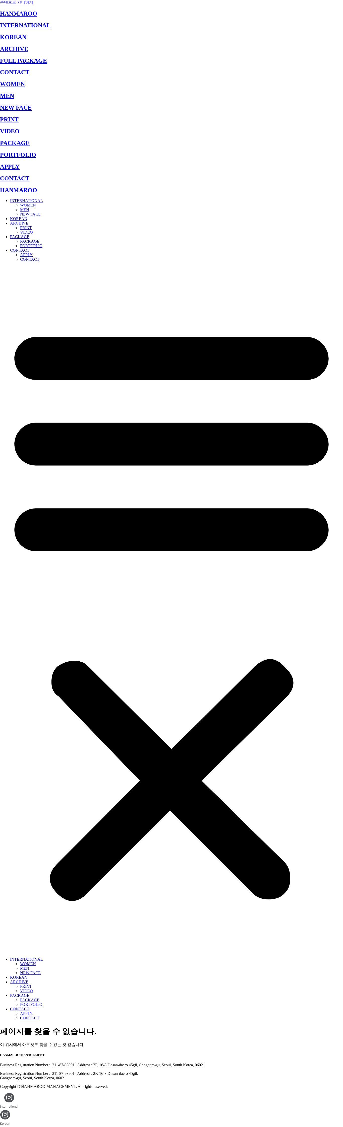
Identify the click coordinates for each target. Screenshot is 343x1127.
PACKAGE (15, 143)
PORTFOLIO (18, 155)
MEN (7, 96)
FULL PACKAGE (23, 60)
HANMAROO (18, 13)
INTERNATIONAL (25, 25)
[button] (171, 609)
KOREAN (13, 37)
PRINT (9, 119)
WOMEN (12, 84)
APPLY (10, 166)
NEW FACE (16, 107)
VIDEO (10, 131)
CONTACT (14, 72)
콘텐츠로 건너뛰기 (16, 2)
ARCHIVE (14, 49)
